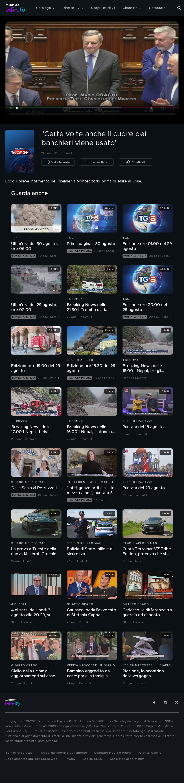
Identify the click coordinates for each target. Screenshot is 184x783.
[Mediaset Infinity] (15, 8)
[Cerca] (179, 8)
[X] (177, 702)
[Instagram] (165, 702)
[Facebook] (154, 702)
